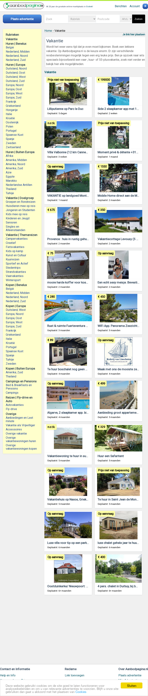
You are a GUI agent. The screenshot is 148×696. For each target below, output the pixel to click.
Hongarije (12, 110)
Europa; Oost (14, 89)
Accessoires (14, 429)
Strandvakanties (16, 272)
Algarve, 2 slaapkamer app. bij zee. (70, 412)
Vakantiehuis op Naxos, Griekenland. (71, 499)
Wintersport (13, 280)
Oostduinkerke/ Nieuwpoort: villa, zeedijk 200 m (79, 586)
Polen (9, 126)
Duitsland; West (16, 77)
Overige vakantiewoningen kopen (21, 447)
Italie (9, 114)
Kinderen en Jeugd (17, 218)
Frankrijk (11, 101)
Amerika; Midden (16, 160)
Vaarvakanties (14, 276)
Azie (9, 172)
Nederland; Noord (17, 55)
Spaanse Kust (14, 134)
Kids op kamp (14, 251)
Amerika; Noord (15, 164)
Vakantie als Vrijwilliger (20, 425)
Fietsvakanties (15, 247)
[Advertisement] (94, 631)
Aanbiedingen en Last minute (19, 419)
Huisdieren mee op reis (20, 206)
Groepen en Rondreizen (20, 201)
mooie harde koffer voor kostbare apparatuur (77, 282)
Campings (12, 392)
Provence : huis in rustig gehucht (69, 239)
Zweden (11, 143)
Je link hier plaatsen (134, 34)
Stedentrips (13, 267)
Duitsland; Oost (15, 72)
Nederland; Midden (18, 51)
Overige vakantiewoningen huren (21, 439)
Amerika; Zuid (14, 168)
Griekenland (13, 106)
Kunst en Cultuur (16, 255)
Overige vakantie (16, 433)
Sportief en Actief (17, 263)
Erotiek (89, 6)
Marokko (11, 180)
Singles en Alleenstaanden (15, 228)
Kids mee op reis (16, 214)
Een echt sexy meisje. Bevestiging (120, 282)
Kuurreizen (12, 259)
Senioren (11, 222)
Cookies (80, 691)
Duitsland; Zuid (15, 81)
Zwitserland (13, 147)
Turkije (10, 193)
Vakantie (50, 72)
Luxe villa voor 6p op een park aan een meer (76, 543)
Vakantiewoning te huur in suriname (71, 456)
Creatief (11, 243)
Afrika (9, 156)
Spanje (10, 139)
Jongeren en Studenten (20, 210)
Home (48, 30)
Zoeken (138, 19)
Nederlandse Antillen (19, 185)
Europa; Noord (14, 85)
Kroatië (10, 118)
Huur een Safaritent (111, 456)
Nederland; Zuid (16, 60)
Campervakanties (17, 238)
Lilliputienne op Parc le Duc (65, 109)
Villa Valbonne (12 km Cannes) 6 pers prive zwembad (83, 152)
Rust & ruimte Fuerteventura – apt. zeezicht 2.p (79, 326)
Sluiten (131, 685)
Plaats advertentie (130, 675)
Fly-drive (11, 409)
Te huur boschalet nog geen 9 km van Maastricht (80, 369)
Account (135, 6)
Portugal (11, 130)
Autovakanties (15, 405)
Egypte (10, 176)
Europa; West (14, 93)
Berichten (121, 6)
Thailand (11, 189)
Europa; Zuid (13, 97)
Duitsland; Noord (16, 68)
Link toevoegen (74, 675)
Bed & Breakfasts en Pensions (19, 386)
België (10, 47)
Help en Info (8, 675)
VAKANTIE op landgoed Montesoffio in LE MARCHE (81, 195)
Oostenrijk (12, 122)
